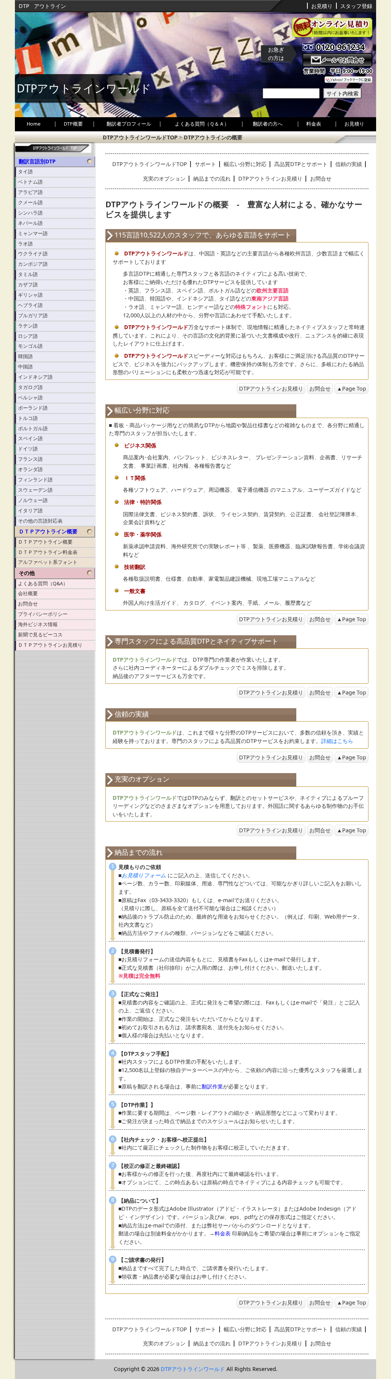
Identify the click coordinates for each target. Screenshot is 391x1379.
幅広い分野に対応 (245, 164)
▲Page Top (351, 388)
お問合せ (28, 604)
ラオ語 (25, 244)
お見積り (322, 6)
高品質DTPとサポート (301, 164)
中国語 (25, 366)
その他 (27, 573)
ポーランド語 (33, 408)
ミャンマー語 (33, 233)
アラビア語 (30, 192)
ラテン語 (28, 326)
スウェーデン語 (35, 490)
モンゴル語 (30, 346)
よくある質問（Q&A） (43, 583)
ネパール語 (30, 223)
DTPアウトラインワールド (193, 1369)
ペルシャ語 (30, 397)
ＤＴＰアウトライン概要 (48, 531)
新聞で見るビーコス (40, 634)
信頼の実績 (348, 164)
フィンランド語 (35, 479)
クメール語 (30, 202)
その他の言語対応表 (40, 521)
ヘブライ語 (30, 305)
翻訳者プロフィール (129, 124)
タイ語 (25, 171)
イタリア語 (30, 510)
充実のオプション (164, 178)
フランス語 (30, 459)
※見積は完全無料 (139, 975)
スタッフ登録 (356, 6)
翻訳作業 (212, 1086)
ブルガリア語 (33, 315)
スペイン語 (30, 438)
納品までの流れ (212, 178)
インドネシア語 (35, 377)
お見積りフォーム (143, 875)
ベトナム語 (30, 182)
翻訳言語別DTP (37, 161)
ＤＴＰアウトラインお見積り (50, 645)
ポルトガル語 (33, 428)
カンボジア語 (33, 264)
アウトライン (50, 6)
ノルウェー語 (33, 500)
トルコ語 (28, 418)
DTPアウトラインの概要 (213, 137)
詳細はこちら (337, 740)
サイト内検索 (342, 93)
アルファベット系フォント (48, 562)
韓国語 (25, 356)
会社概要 (28, 593)
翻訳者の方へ (268, 124)
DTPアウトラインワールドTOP (140, 137)
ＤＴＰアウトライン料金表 (48, 552)
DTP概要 (73, 124)
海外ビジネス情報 (38, 624)
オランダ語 (30, 469)
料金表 (313, 124)
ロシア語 (28, 336)
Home (33, 124)
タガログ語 (30, 387)
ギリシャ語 (30, 295)
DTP (24, 6)
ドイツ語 (28, 449)
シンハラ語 (30, 213)
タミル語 (28, 274)
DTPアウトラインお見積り (270, 178)
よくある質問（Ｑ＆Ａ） (202, 124)
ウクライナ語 (33, 253)
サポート (205, 164)
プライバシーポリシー (43, 614)
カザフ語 (28, 284)
